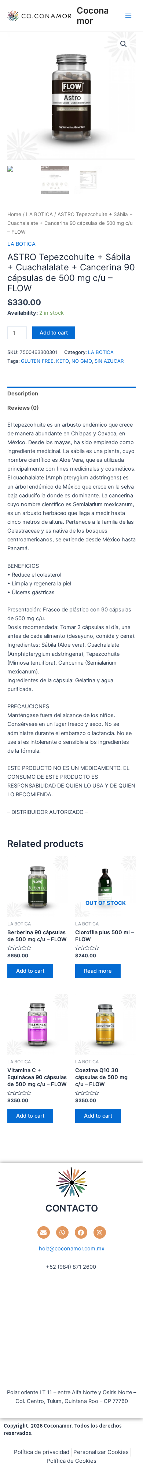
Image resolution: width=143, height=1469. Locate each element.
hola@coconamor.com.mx (71, 1248)
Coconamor (93, 15)
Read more (98, 971)
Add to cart (54, 332)
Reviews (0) (23, 408)
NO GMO (82, 361)
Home (14, 214)
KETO (62, 361)
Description (22, 393)
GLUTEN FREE (37, 361)
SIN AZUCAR (109, 361)
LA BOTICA (39, 214)
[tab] (71, 394)
